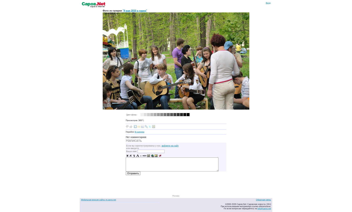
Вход (268, 3)
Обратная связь (263, 200)
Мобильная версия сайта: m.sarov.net (98, 200)
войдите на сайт (170, 146)
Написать (134, 140)
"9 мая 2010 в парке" (135, 10)
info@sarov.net (264, 208)
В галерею (139, 132)
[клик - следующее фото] (176, 108)
